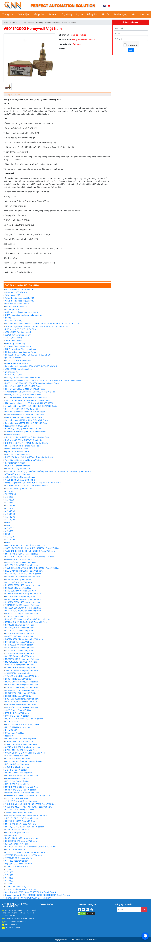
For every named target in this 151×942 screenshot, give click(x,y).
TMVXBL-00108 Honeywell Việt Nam (21, 670)
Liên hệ (144, 14)
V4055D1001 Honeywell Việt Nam (20, 667)
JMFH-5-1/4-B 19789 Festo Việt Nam (21, 818)
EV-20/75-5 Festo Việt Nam (17, 758)
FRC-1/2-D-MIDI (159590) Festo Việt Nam (23, 761)
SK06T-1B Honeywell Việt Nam (19, 696)
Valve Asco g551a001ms (16, 292)
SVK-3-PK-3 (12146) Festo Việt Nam (21, 889)
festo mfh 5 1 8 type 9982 (17, 426)
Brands (52, 14)
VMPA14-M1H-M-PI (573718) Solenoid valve (24, 414)
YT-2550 (9, 872)
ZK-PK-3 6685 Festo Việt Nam (18, 812)
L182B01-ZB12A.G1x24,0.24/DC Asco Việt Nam (26, 622)
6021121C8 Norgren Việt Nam (18, 582)
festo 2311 (9, 736)
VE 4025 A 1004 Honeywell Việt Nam (22, 676)
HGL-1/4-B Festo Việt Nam (17, 764)
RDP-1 (7, 522)
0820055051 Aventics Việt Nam (19, 647)
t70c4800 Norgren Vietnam (17, 468)
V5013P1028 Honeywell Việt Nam (20, 673)
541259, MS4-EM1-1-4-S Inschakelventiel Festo (26, 397)
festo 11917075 (12, 721)
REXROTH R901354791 (15, 849)
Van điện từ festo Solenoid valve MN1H (22, 377)
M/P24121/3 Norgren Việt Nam (19, 579)
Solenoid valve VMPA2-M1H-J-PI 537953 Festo (26, 423)
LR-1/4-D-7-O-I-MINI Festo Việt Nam (21, 775)
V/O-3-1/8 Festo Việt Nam (16, 798)
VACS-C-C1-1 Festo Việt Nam (18, 710)
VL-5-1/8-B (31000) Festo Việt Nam (21, 801)
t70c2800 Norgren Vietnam (17, 465)
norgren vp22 (11, 835)
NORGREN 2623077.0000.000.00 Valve (22, 576)
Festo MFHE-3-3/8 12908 (16, 448)
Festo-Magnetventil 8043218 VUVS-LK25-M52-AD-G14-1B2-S (33, 483)
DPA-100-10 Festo (13, 434)
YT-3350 (9, 883)
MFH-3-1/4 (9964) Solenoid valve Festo (23, 446)
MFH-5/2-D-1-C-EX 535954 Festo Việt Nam (24, 827)
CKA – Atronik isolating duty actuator (21, 312)
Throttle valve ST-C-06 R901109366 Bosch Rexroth (28, 898)
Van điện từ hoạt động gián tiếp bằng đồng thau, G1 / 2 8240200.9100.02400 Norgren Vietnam (48, 471)
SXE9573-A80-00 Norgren (17, 886)
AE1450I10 (10, 537)
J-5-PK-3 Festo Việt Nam (16, 770)
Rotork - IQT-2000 (13, 375)
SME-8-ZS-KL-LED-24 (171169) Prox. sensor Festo (27, 400)
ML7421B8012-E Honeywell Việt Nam (21, 682)
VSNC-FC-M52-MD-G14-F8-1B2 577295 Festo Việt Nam (30, 804)
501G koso (10, 318)
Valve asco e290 (12, 295)
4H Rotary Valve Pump (15, 343)
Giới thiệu (23, 14)
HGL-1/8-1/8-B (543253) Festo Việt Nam (23, 574)
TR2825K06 (10, 494)
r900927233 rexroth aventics (18, 369)
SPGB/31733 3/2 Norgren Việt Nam (21, 841)
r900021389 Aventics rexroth (18, 332)
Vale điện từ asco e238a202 (18, 303)
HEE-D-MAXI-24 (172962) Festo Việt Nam (24, 571)
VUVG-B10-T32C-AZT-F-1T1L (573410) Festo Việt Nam (29, 556)
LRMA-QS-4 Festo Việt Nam (17, 778)
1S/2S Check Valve (13, 340)
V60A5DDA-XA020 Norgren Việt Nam (22, 605)
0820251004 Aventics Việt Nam (19, 656)
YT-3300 (9, 869)
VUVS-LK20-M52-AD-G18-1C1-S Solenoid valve (26, 485)
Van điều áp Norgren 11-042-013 (19, 488)
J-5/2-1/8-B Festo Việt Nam (17, 767)
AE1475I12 (9, 528)
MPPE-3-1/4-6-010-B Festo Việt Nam (21, 787)
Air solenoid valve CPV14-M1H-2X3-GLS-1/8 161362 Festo (31, 406)
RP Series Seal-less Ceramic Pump (20, 352)
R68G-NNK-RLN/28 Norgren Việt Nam (22, 838)
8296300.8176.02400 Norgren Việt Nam (23, 593)
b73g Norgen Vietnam (15, 463)
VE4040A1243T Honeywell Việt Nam (21, 687)
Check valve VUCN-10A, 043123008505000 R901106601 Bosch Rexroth (37, 895)
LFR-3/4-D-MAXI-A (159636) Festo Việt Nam (25, 545)
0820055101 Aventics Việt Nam (19, 650)
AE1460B (9, 531)
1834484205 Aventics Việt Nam (19, 653)
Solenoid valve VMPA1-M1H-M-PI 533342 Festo (26, 420)
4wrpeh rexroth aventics (16, 306)
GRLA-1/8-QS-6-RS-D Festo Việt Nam (22, 707)
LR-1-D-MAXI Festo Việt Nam (18, 727)
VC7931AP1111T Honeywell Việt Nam (21, 684)
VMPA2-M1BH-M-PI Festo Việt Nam (21, 744)
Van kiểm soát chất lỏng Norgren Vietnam (24, 460)
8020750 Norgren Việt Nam (17, 832)
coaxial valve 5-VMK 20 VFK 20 (19, 289)
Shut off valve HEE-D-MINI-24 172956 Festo (25, 389)
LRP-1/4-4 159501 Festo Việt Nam (20, 821)
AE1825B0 (9, 500)
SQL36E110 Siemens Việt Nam (18, 864)
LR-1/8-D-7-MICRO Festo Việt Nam (20, 738)
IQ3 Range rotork (13, 309)
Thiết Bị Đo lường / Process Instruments (45, 22)
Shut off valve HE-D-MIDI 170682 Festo (23, 386)
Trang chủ (8, 14)
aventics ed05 (11, 372)
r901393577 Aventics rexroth (18, 335)
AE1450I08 (10, 539)
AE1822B (9, 497)
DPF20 (8, 525)
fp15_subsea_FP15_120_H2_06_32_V (20, 329)
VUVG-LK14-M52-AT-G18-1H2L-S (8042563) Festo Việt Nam (32, 568)
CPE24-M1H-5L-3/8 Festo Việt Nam (21, 750)
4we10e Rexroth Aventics (16, 363)
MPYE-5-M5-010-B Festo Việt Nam (20, 790)
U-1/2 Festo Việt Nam (14, 733)
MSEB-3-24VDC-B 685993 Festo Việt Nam (24, 719)
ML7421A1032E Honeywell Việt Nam (21, 693)
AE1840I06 (10, 511)
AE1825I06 (10, 505)
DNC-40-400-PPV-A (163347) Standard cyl (24, 440)
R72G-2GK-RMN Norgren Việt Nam (20, 591)
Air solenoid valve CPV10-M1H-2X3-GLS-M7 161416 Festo (31, 392)
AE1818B (9, 491)
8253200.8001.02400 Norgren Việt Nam (23, 608)
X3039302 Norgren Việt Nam (18, 588)
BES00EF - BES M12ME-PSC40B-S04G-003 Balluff (27, 355)
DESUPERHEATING (13, 320)
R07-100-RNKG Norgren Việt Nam (20, 596)
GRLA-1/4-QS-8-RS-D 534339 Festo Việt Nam (26, 815)
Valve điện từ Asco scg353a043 (19, 301)
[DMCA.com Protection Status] (86, 913)
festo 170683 (11, 730)
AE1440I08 (10, 520)
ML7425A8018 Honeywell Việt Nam (21, 662)
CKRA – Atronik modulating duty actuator (23, 315)
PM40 (7, 542)
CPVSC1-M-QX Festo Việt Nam (19, 741)
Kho (134, 14)
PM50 (7, 534)
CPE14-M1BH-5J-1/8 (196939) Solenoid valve (25, 431)
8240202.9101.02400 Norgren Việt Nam (23, 585)
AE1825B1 (9, 502)
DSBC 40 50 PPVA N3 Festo (17, 454)
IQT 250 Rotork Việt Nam (16, 844)
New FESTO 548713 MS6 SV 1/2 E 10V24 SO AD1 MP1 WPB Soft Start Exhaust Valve (43, 380)
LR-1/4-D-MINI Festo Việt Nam (18, 773)
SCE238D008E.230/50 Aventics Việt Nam (24, 639)
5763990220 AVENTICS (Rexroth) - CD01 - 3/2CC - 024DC (32, 846)
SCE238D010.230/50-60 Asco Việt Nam (23, 610)
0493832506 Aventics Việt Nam (19, 636)
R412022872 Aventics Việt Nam (19, 645)
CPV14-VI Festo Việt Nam (16, 755)
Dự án (79, 14)
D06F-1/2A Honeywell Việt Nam (19, 664)
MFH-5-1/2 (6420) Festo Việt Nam (20, 562)
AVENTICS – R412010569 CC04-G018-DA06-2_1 (26, 852)
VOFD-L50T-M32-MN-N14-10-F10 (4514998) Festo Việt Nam (32, 548)
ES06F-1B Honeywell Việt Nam (19, 679)
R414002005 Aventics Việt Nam (19, 633)
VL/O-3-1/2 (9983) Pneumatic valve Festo (24, 429)
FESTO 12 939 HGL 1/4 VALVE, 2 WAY (22, 724)
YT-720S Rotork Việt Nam (17, 861)
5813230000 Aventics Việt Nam (19, 628)
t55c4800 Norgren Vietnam (17, 474)
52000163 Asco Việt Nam (16, 616)
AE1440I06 (10, 517)
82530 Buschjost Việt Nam (17, 829)
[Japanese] (109, 5)
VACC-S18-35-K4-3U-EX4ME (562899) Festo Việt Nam (30, 551)
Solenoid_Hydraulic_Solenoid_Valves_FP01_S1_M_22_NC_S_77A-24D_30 (36, 326)
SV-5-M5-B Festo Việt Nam (17, 716)
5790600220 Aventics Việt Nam (19, 625)
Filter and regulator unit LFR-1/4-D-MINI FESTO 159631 (29, 403)
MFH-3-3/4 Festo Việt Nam (17, 781)
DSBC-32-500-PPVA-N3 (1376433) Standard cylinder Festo (32, 383)
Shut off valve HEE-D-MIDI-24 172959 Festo (25, 411)
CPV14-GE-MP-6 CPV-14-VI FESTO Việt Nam (25, 753)
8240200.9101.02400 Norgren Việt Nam (23, 602)
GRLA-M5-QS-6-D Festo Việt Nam (20, 704)
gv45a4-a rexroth (13, 357)
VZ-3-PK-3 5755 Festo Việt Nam (19, 809)
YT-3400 (9, 881)
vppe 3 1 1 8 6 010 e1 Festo (17, 451)
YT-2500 (9, 875)
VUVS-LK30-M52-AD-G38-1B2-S (20, 480)
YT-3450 (9, 878)
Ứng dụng (66, 14)
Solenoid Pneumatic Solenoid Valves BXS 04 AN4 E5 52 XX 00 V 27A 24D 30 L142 (42, 323)
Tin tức (105, 14)
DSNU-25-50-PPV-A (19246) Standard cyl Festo (26, 443)
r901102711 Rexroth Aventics (18, 360)
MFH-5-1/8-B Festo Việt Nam (18, 784)
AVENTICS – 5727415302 (16, 866)
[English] (105, 5)
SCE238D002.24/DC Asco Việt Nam (21, 613)
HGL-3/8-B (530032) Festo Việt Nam (21, 565)
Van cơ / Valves (70, 22)
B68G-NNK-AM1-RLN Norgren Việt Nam (23, 599)
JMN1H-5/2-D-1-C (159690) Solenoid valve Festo (27, 437)
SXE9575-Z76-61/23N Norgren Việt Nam (23, 855)
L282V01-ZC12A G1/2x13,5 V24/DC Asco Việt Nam (28, 619)
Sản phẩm (38, 14)
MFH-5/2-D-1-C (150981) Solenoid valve (23, 394)
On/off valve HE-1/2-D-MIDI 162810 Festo (23, 417)
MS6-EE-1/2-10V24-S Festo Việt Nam (22, 792)
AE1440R (9, 508)
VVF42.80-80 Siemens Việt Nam (19, 858)
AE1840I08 (10, 514)
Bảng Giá (92, 14)
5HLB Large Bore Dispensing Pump (20, 349)
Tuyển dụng (120, 14)
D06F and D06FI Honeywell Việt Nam (22, 699)
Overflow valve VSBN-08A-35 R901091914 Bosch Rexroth (31, 892)
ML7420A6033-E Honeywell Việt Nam (22, 690)
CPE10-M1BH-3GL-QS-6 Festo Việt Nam (23, 747)
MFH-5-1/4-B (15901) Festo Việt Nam (21, 554)
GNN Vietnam (9, 22)
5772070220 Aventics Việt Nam (19, 642)
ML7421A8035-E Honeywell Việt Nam (22, 659)
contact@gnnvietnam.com (15, 921)
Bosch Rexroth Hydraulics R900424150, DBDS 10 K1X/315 (31, 366)
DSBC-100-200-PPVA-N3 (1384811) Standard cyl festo (29, 457)
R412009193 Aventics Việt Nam (19, 630)
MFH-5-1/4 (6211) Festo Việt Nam (20, 559)
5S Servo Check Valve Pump (18, 346)
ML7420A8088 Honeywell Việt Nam (21, 701)
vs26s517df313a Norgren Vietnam (20, 477)
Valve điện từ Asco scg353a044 (19, 298)
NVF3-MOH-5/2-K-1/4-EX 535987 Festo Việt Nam (27, 795)
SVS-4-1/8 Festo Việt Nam (17, 713)
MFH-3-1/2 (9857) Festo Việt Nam (20, 824)
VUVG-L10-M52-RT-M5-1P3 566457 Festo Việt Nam (28, 807)
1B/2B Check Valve (13, 338)
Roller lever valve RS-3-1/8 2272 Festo (22, 409)
